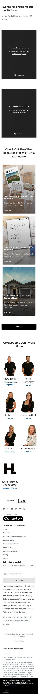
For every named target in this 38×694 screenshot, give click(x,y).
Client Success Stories (11, 544)
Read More (8, 210)
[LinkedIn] (12, 508)
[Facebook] (4, 508)
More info (13, 685)
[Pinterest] (16, 508)
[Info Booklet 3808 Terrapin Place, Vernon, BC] (19, 178)
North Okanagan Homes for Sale (14, 537)
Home (5, 529)
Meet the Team (8, 540)
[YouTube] (20, 508)
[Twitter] (8, 508)
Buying (5, 558)
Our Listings (7, 533)
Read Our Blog (8, 547)
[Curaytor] (13, 520)
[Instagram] (24, 508)
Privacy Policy (19, 641)
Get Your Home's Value (11, 551)
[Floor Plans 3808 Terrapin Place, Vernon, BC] (19, 229)
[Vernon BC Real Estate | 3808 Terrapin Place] (19, 279)
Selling (5, 555)
